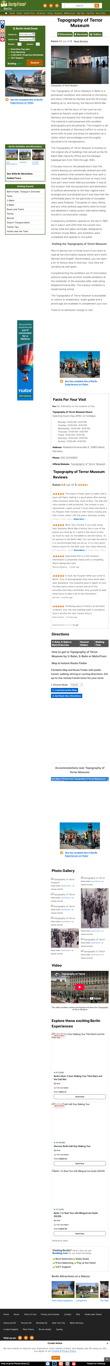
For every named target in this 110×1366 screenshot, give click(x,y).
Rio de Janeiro (45, 1329)
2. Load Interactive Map (64, 690)
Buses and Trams (15, 209)
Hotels (19, 13)
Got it (56, 1357)
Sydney (59, 1329)
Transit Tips (13, 227)
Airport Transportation (18, 222)
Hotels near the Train (17, 231)
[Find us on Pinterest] (57, 5)
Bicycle (10, 218)
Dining (50, 13)
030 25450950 (69, 457)
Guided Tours (29, 13)
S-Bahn (10, 205)
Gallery (97, 34)
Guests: (30, 44)
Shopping (58, 13)
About (16, 1314)
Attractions (41, 13)
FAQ (78, 1314)
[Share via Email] (2, 35)
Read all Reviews (58, 625)
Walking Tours (69, 13)
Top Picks (90, 13)
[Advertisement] (80, 331)
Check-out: (13, 39)
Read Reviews (81, 41)
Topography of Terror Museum (88, 464)
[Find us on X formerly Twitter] (51, 5)
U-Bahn (10, 200)
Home (6, 1314)
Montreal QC (41, 1323)
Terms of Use (30, 1314)
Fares (9, 196)
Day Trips (81, 13)
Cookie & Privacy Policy (64, 1351)
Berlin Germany (76, 1323)
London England (10, 1329)
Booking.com (60, 1253)
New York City (58, 1323)
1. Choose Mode (59, 684)
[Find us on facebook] (45, 5)
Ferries (10, 213)
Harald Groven (66, 886)
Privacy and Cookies (50, 1314)
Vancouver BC (9, 1323)
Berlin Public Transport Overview (23, 191)
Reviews (82, 34)
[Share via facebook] (2, 22)
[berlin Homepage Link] (6, 13)
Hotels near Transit (93, 1314)
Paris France (28, 1329)
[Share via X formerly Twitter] (2, 26)
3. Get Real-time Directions (66, 695)
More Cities (100, 13)
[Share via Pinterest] (32, 1338)
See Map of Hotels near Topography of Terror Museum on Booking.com (79, 779)
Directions (65, 34)
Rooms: (12, 44)
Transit (12, 13)
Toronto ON (26, 1323)
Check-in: (12, 34)
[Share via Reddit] (2, 31)
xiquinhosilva (65, 898)
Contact (67, 1314)
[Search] (97, 6)
